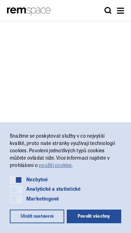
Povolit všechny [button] (94, 216)
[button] (16, 180)
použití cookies (55, 164)
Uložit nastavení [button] (37, 216)
